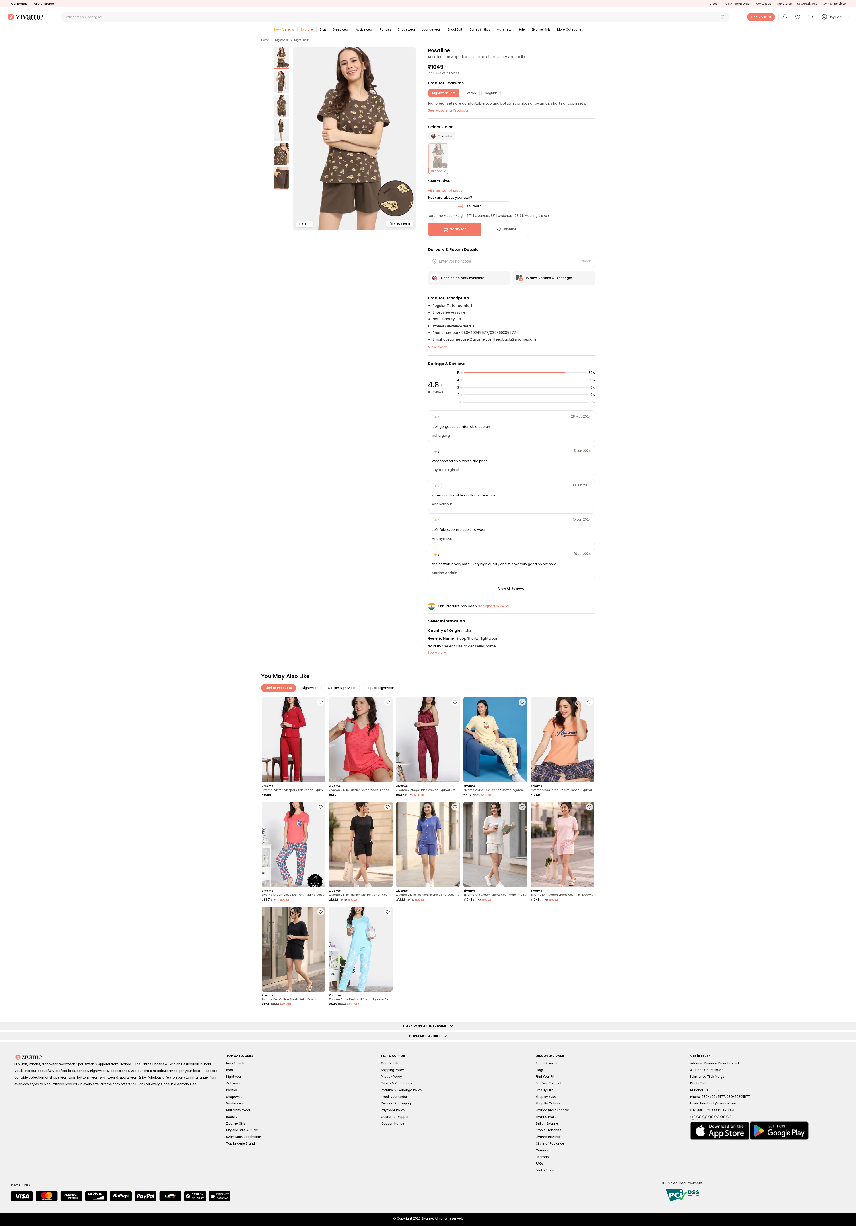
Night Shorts (301, 40)
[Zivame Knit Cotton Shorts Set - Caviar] (293, 949)
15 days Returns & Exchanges (549, 278)
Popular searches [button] (426, 1036)
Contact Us (763, 3)
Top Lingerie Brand (240, 1143)
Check (586, 261)
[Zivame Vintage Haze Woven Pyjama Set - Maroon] (428, 739)
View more (437, 347)
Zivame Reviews (548, 1137)
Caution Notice (392, 1123)
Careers (542, 1150)
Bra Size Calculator (550, 1083)
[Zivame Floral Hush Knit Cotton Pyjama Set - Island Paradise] (361, 949)
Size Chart (473, 206)
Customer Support (395, 1116)
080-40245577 (713, 1096)
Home (265, 40)
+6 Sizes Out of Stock (445, 190)
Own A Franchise (549, 1130)
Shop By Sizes (546, 1096)
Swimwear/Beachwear (243, 1137)
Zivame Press (546, 1116)
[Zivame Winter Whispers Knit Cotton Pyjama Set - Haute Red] (293, 739)
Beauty (231, 1116)
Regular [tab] (491, 93)
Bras (229, 1070)
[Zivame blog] (716, 1116)
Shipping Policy (392, 1070)
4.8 (304, 224)
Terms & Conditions (396, 1083)
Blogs (713, 3)
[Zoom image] (354, 138)
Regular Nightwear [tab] (380, 688)
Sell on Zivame (807, 3)
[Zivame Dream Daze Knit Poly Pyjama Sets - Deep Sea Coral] (293, 844)
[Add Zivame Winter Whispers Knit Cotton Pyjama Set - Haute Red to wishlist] (320, 702)
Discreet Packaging (396, 1103)
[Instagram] (704, 1116)
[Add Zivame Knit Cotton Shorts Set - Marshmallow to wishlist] (522, 806)
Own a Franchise (834, 3)
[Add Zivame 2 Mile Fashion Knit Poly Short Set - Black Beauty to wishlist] (387, 806)
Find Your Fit (545, 1076)
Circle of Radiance (550, 1143)
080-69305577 (738, 1096)
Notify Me (458, 229)
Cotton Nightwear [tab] (342, 688)
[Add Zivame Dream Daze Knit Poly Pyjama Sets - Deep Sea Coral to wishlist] (320, 806)
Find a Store (545, 1170)
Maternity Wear (238, 1110)
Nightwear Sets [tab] (443, 93)
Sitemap (542, 1157)
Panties (232, 1090)
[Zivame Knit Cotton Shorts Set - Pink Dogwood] (562, 844)
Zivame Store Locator (552, 1110)
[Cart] (811, 17)
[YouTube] (722, 1116)
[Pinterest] (710, 1116)
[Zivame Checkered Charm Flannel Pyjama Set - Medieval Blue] (562, 739)
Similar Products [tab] (278, 688)
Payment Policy (393, 1110)
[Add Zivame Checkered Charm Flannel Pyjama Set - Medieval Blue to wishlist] (589, 702)
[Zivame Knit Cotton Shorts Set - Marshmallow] (495, 844)
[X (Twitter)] (698, 1116)
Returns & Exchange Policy (401, 1090)
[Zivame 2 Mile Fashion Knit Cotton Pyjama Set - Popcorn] (495, 739)
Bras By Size (545, 1090)
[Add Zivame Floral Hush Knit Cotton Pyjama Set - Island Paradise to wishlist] (387, 911)
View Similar (402, 224)
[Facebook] (692, 1116)
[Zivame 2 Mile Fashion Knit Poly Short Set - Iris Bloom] (428, 844)
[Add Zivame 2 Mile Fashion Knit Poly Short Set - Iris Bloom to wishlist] (455, 806)
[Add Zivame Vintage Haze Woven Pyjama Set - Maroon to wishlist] (455, 702)
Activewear (235, 1083)
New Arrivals (235, 1063)
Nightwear (281, 40)
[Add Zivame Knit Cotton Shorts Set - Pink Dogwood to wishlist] (589, 806)
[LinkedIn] (728, 1116)
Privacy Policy (391, 1076)
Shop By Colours (548, 1103)
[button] (722, 17)
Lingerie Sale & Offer (242, 1130)
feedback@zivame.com (718, 1103)
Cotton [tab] (470, 93)
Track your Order (394, 1096)
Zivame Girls (235, 1123)
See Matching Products (448, 110)
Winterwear (235, 1103)
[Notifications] (785, 17)
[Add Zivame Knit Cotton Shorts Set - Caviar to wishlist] (320, 911)
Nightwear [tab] (310, 688)
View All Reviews (511, 588)
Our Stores (784, 3)
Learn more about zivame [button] (426, 1026)
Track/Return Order (737, 3)
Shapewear (235, 1096)
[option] (281, 58)
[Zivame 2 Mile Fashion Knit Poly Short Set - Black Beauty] (361, 844)
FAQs (539, 1163)
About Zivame (547, 1063)
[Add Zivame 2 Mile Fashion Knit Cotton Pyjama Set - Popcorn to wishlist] (522, 702)
